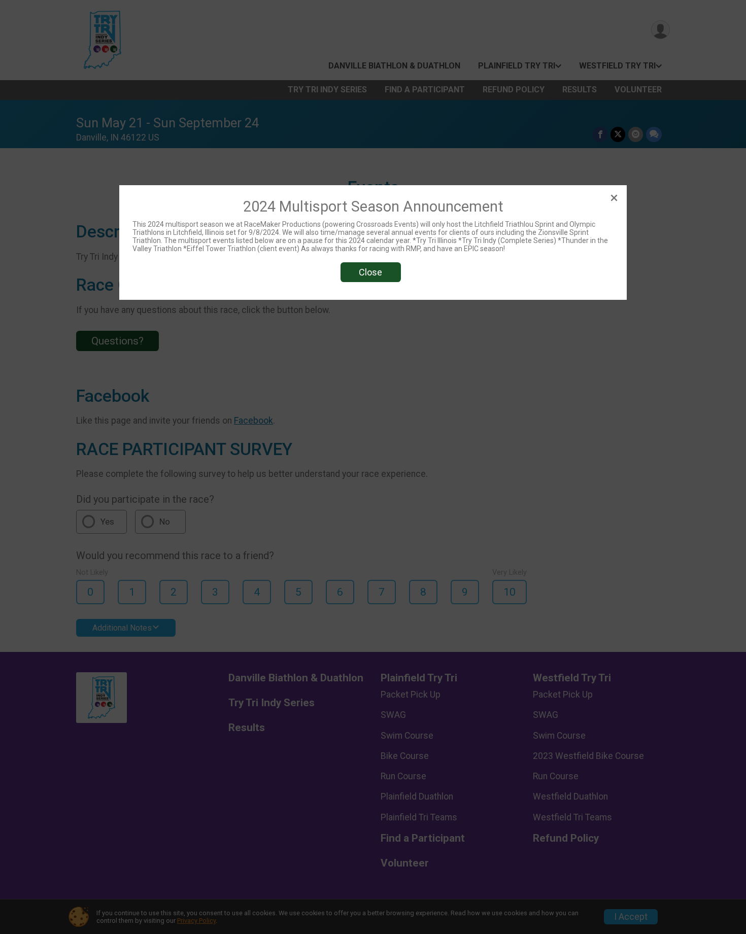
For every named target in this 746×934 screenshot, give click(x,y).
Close (370, 272)
